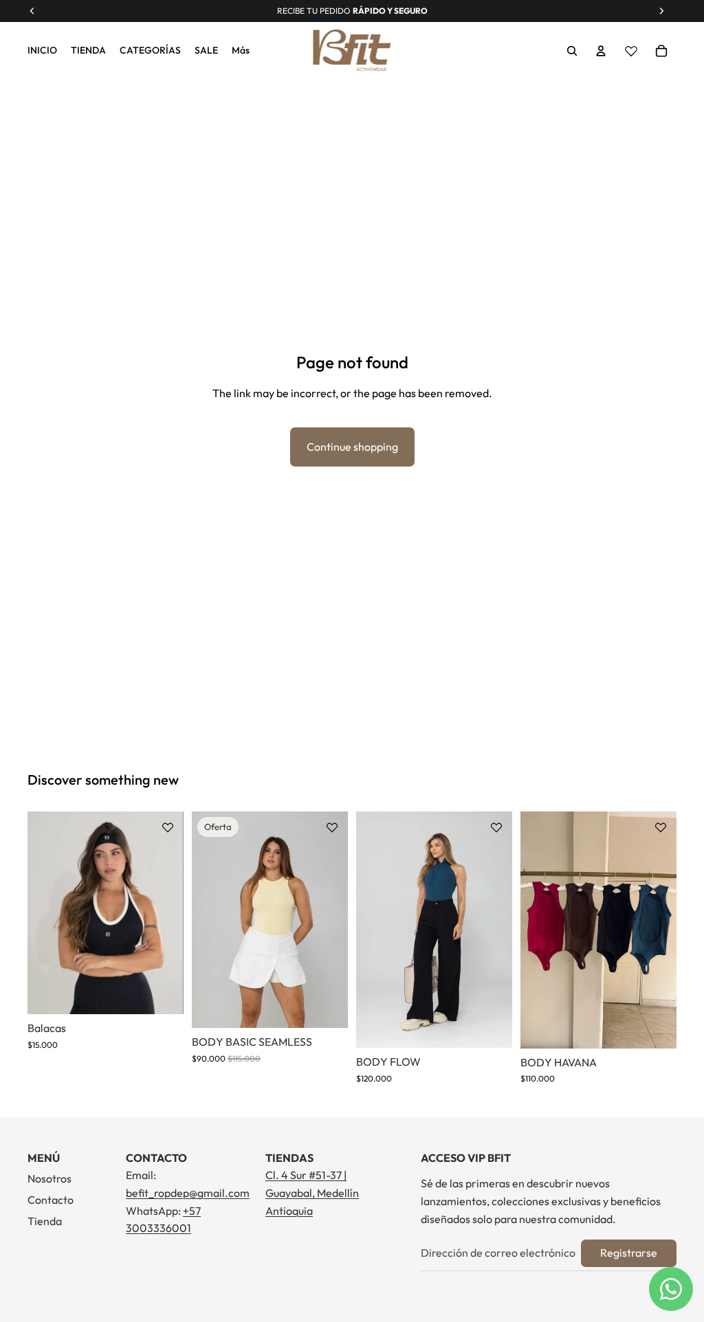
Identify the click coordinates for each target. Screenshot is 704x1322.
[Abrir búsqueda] (572, 51)
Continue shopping (352, 446)
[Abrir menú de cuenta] (601, 51)
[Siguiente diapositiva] (173, 913)
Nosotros (50, 1178)
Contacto (51, 1200)
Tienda (45, 1221)
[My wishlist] (631, 51)
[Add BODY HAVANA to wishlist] (661, 827)
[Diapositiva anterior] (38, 913)
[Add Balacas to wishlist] (168, 827)
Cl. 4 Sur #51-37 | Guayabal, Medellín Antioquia (312, 1192)
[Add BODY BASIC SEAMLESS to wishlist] (332, 827)
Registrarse (628, 1252)
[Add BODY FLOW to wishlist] (496, 827)
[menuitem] (240, 50)
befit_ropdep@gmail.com (188, 1193)
